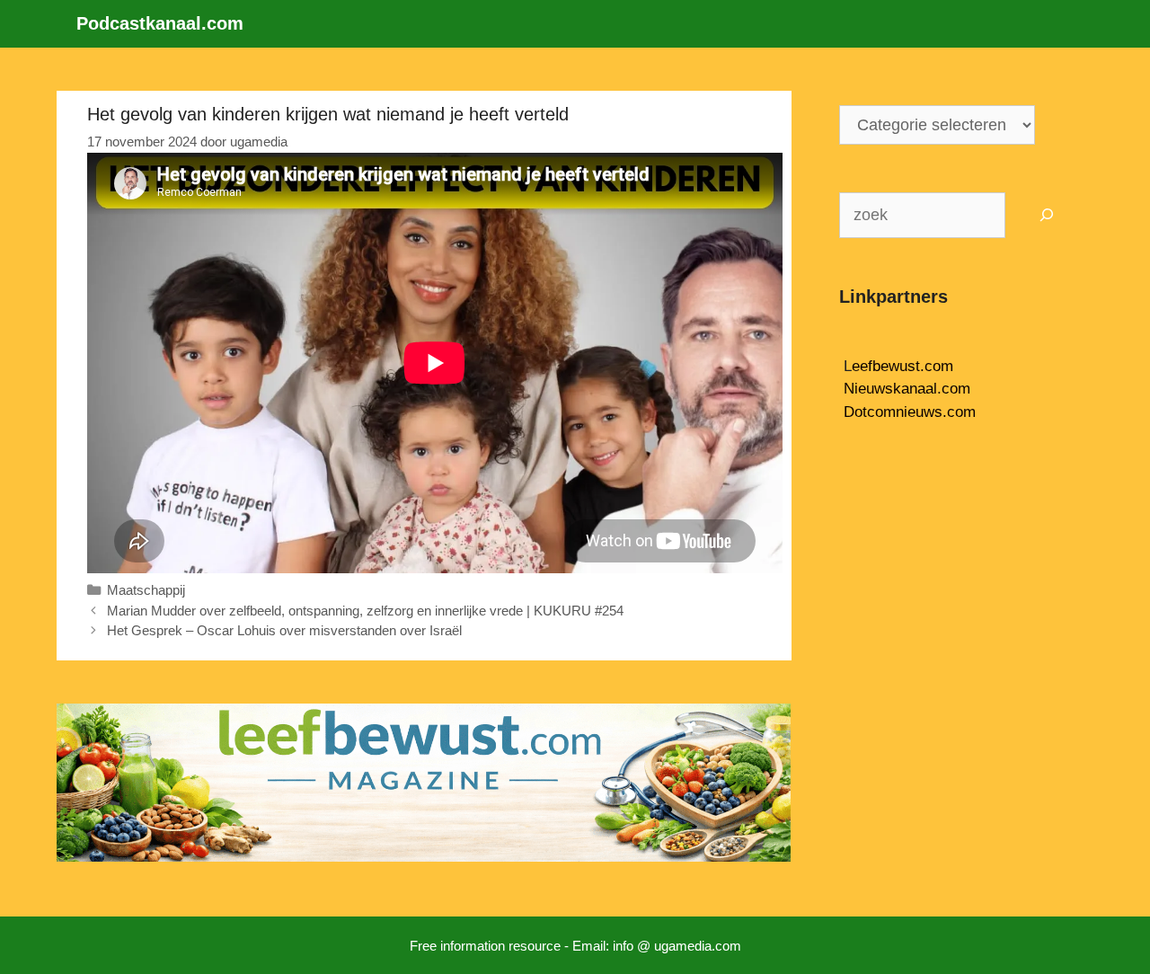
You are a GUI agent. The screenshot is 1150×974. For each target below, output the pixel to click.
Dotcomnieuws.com (910, 412)
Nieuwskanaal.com (907, 388)
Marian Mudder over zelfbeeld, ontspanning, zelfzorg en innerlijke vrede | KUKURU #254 (365, 610)
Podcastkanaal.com (159, 23)
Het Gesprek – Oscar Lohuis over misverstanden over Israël (284, 630)
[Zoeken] (1047, 215)
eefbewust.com (902, 366)
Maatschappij (146, 590)
